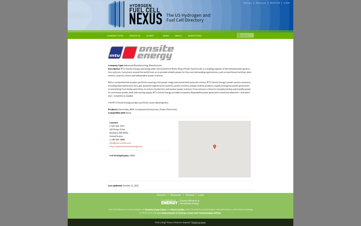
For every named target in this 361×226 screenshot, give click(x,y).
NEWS (166, 35)
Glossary (248, 2)
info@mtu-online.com (120, 142)
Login (201, 194)
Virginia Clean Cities (156, 209)
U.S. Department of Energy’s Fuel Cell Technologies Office (189, 212)
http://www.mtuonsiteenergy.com (125, 146)
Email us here (199, 222)
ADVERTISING (195, 35)
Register (190, 194)
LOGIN (287, 2)
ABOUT (178, 35)
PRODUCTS (134, 35)
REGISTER (275, 2)
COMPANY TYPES (115, 35)
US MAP (150, 35)
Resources (261, 2)
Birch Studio (178, 209)
